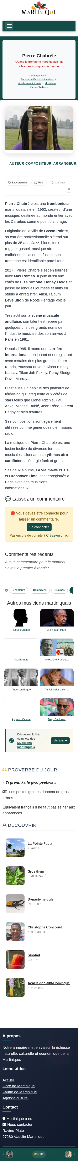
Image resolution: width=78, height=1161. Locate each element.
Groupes (59, 590)
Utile (40, 182)
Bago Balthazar (57, 719)
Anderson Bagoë (21, 689)
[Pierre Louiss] (62, 1154)
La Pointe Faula (40, 843)
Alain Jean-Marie (57, 629)
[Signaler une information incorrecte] (69, 190)
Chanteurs (19, 590)
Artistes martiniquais (29, 83)
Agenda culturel (15, 1098)
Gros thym (36, 871)
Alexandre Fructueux (57, 659)
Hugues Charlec (21, 629)
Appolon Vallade (21, 719)
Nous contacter (19, 1124)
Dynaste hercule (40, 899)
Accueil (8, 1080)
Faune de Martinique (19, 1092)
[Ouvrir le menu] (9, 26)
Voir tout (59, 740)
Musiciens (50, 83)
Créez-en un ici (57, 535)
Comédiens (40, 590)
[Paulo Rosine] (16, 1154)
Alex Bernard (21, 659)
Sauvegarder (19, 182)
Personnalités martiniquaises (37, 79)
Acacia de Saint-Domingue (49, 983)
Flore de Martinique (18, 1086)
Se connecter (39, 527)
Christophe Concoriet (45, 927)
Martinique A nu (37, 75)
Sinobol (34, 955)
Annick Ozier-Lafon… (57, 689)
